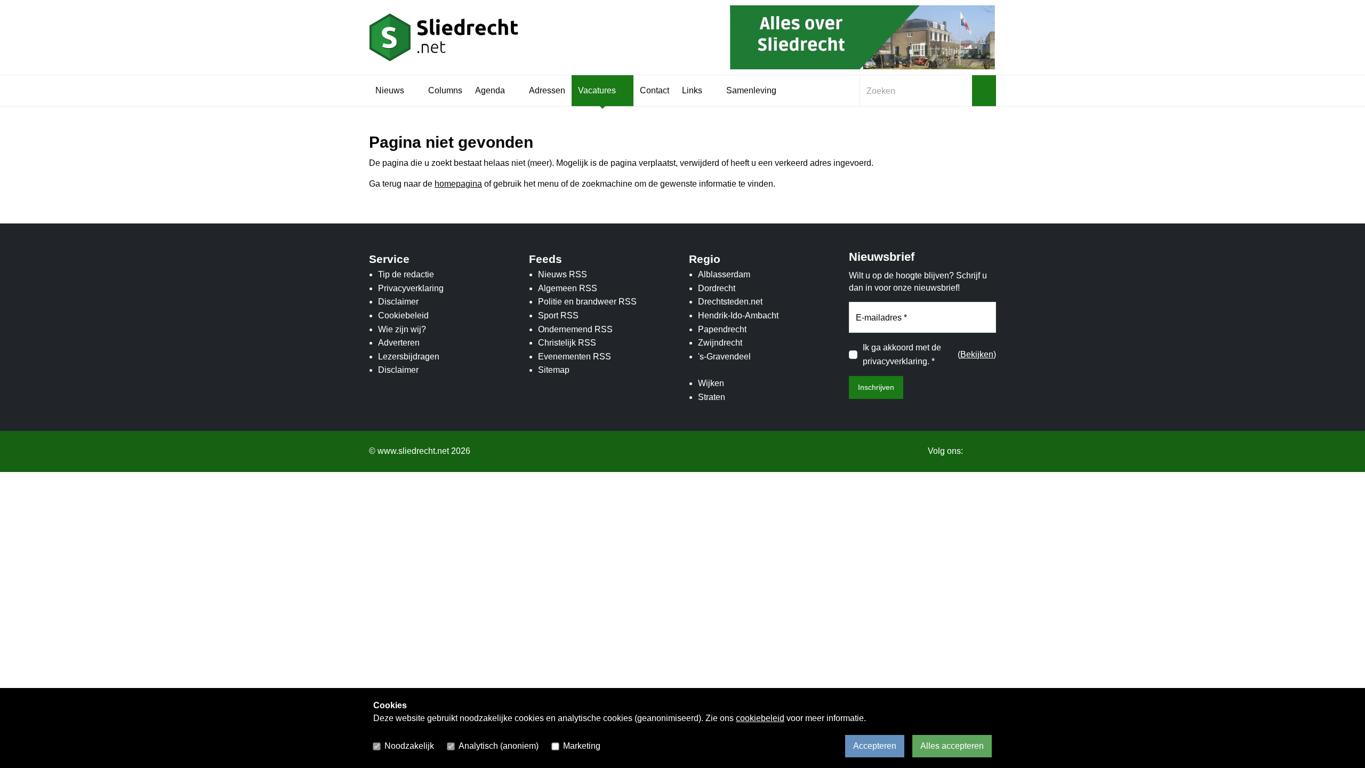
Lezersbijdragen (408, 356)
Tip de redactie (406, 274)
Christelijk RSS (567, 342)
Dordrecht (716, 288)
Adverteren (399, 342)
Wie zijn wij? (402, 329)
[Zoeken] (984, 90)
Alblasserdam (724, 274)
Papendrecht (722, 329)
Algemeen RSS (567, 288)
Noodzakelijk (409, 745)
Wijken (711, 383)
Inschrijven (876, 387)
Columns (445, 90)
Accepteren (874, 745)
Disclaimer (398, 301)
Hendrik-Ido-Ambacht (738, 315)
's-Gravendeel (724, 356)
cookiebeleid (760, 718)
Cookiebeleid (403, 315)
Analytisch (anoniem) (499, 745)
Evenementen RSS (574, 356)
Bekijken (976, 354)
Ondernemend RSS (575, 329)
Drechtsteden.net (730, 301)
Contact (654, 90)
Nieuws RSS (562, 274)
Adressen (547, 90)
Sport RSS (558, 315)
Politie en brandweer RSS (587, 301)
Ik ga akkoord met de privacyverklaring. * (902, 354)
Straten (711, 397)
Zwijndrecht (720, 342)
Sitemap (553, 369)
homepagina (458, 183)
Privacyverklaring (411, 288)
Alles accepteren (952, 745)
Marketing (581, 745)
